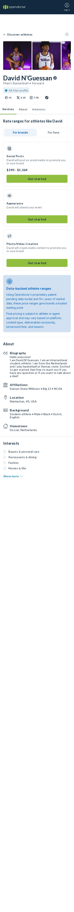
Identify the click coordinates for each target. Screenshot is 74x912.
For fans (53, 132)
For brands (20, 132)
